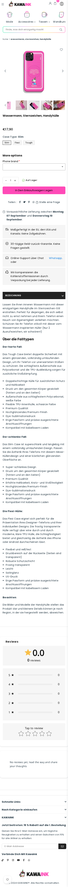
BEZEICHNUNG (13, 295)
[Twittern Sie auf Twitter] (24, 202)
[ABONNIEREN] (62, 846)
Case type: (13, 137)
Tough (28, 142)
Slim (7, 142)
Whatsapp (55, 258)
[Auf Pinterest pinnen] (29, 202)
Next (62, 71)
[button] (61, 4)
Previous (5, 71)
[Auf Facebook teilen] (20, 202)
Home (5, 39)
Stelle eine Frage (49, 202)
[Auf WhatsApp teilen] (33, 202)
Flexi (17, 142)
